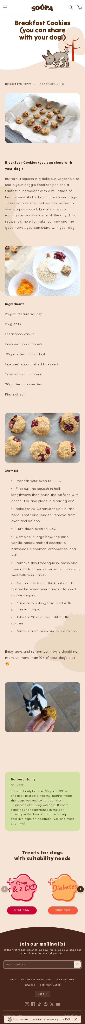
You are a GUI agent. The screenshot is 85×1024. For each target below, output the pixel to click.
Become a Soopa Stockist (36, 979)
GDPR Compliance (50, 985)
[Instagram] (27, 1004)
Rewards (30, 985)
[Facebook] (33, 1004)
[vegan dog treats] (42, 438)
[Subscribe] (77, 964)
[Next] (80, 889)
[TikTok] (39, 1004)
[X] (52, 1004)
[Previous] (4, 889)
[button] (5, 7)
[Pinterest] (46, 1004)
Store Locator (65, 979)
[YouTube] (58, 1004)
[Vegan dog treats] (42, 271)
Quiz (13, 979)
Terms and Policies (71, 1015)
